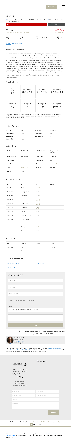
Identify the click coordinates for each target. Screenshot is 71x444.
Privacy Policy (37, 422)
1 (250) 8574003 (19, 341)
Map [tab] (20, 43)
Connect (51, 7)
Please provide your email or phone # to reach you (22, 300)
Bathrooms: (11, 238)
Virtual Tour (11, 267)
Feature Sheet (40, 263)
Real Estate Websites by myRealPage (51, 422)
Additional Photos (13, 263)
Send (35, 325)
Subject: (10, 306)
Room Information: (14, 179)
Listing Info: (11, 146)
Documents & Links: (14, 258)
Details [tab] (8, 43)
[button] (51, 7)
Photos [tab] (15, 43)
